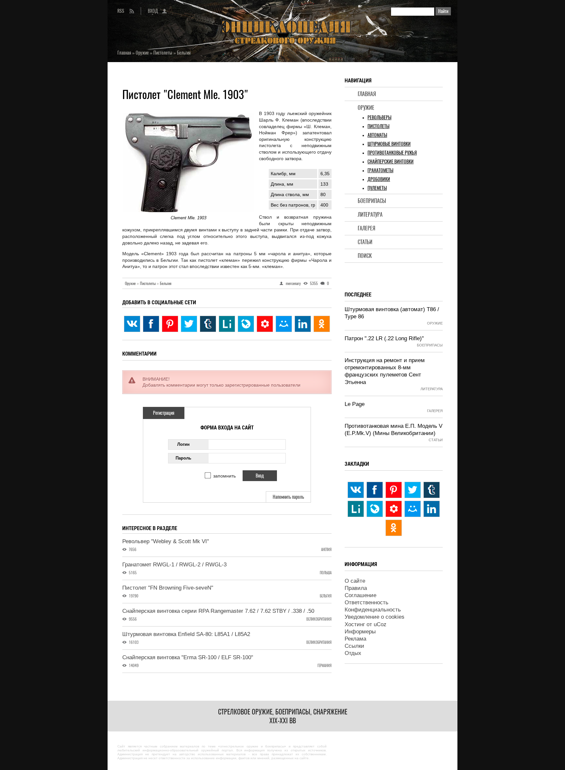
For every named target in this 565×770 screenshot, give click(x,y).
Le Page (355, 404)
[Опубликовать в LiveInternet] (227, 324)
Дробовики (379, 179)
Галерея (366, 228)
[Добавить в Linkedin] (303, 324)
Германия (324, 665)
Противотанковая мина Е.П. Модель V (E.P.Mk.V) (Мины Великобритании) (393, 429)
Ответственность (366, 602)
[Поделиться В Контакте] (132, 324)
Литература (370, 214)
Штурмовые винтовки (389, 144)
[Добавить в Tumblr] (208, 324)
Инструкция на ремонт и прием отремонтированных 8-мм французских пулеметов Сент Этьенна (385, 371)
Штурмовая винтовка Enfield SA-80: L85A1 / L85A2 (186, 634)
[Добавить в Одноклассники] (322, 324)
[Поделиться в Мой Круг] (265, 324)
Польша (326, 572)
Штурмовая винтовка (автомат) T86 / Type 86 (392, 313)
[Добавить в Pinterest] (170, 324)
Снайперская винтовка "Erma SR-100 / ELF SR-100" (187, 657)
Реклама (355, 639)
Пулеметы (377, 188)
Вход (153, 11)
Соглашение (360, 595)
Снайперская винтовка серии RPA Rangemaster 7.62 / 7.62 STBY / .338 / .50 (218, 611)
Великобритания (319, 619)
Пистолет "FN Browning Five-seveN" (167, 588)
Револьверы (379, 117)
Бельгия (165, 283)
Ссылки (354, 646)
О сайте (355, 581)
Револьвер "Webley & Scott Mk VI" (165, 541)
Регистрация (163, 413)
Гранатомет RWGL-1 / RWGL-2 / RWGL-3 (174, 564)
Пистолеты (378, 126)
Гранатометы (380, 170)
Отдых (353, 653)
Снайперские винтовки (391, 162)
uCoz (380, 624)
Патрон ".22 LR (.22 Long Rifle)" (384, 338)
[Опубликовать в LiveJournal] (246, 324)
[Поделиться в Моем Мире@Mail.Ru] (284, 324)
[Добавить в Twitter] (189, 324)
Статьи (365, 242)
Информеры (360, 631)
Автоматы (377, 135)
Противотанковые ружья (392, 153)
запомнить (224, 475)
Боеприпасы (372, 200)
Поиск (365, 255)
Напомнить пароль (288, 497)
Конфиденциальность (373, 610)
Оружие (366, 107)
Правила (356, 588)
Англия (326, 549)
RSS (120, 11)
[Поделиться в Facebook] (151, 324)
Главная (367, 94)
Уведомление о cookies (374, 617)
